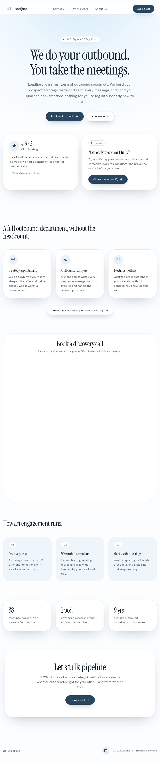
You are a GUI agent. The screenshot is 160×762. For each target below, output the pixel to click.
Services (58, 9)
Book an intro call (62, 116)
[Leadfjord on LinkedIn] (105, 750)
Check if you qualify (105, 179)
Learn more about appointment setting (78, 310)
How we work (79, 9)
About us (101, 9)
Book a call (143, 9)
